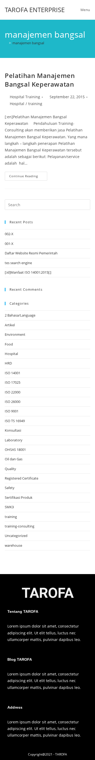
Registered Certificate (21, 478)
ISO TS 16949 (15, 420)
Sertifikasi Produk (18, 497)
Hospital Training (25, 96)
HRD (8, 363)
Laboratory (13, 440)
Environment (15, 334)
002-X (9, 233)
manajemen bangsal (28, 43)
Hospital (17, 103)
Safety (10, 487)
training (35, 103)
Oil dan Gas (13, 459)
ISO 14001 (12, 373)
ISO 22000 (12, 392)
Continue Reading (28, 175)
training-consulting (19, 526)
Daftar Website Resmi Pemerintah (31, 253)
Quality (10, 468)
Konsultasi (13, 430)
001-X (9, 243)
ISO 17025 (12, 382)
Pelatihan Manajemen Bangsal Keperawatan (40, 80)
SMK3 (9, 507)
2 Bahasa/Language (20, 315)
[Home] (6, 43)
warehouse (13, 545)
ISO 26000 (12, 401)
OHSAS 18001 (15, 449)
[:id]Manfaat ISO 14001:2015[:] (28, 272)
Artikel (10, 325)
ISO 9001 (11, 411)
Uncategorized (16, 535)
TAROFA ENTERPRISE (35, 9)
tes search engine (18, 262)
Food (9, 344)
